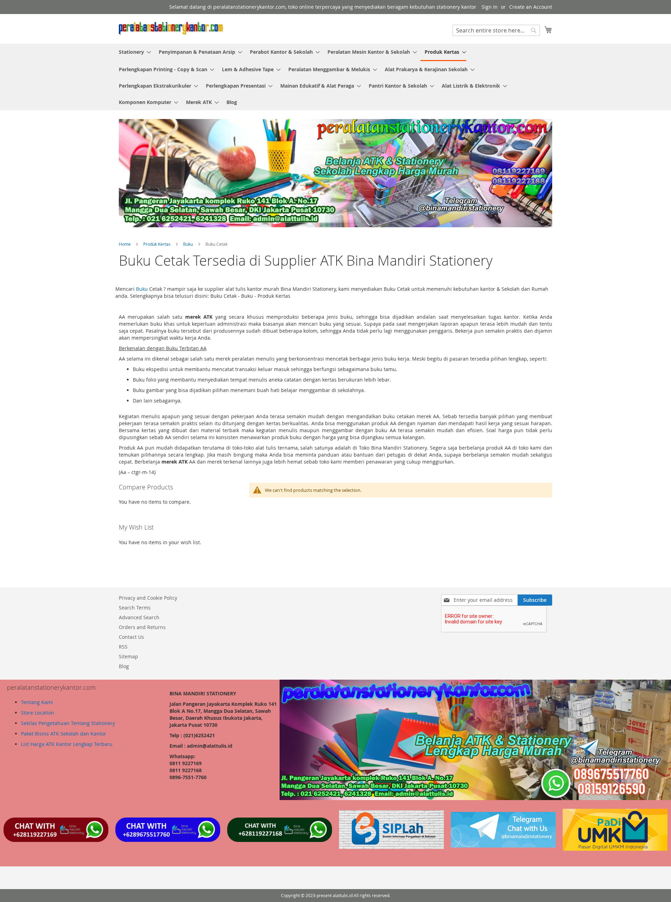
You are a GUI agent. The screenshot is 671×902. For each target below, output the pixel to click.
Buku (188, 244)
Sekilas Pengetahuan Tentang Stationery (68, 723)
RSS (123, 646)
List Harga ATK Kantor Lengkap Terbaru (67, 744)
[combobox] (496, 30)
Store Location (37, 712)
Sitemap (128, 656)
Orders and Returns (142, 627)
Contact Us (131, 637)
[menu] (335, 77)
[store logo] (171, 28)
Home (125, 244)
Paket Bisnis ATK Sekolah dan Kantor (63, 733)
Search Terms (135, 607)
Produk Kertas (157, 244)
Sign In (490, 6)
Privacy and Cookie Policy (148, 597)
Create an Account (530, 6)
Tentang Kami (37, 702)
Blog (124, 666)
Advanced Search (139, 617)
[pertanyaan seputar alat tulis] (503, 845)
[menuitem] (133, 52)
